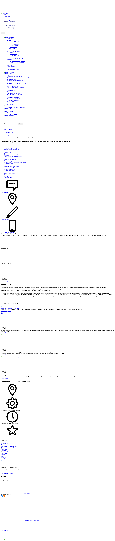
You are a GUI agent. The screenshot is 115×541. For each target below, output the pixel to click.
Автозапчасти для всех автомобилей (16, 83)
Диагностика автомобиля (13, 86)
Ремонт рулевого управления (14, 93)
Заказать (3, 311)
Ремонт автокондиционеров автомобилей (18, 89)
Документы (10, 59)
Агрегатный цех (14, 44)
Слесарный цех (14, 45)
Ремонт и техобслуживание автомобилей (18, 77)
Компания (11, 37)
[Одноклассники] (4, 496)
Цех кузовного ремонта (16, 58)
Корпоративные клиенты (13, 75)
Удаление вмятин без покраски (15, 80)
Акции (10, 110)
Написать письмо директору (14, 69)
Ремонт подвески (11, 91)
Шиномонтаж (10, 101)
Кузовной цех (13, 47)
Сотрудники (10, 52)
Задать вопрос (14, 114)
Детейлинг (10, 82)
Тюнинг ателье (11, 84)
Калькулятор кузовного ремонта (15, 87)
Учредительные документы (17, 61)
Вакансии (9, 65)
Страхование (11, 105)
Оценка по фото (5, 530)
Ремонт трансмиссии (12, 96)
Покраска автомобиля (13, 100)
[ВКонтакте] (2, 496)
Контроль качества (12, 66)
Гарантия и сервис (12, 68)
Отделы (9, 40)
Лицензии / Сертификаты (14, 51)
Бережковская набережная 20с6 (8, 20)
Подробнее (8, 311)
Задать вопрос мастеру (7, 473)
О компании (10, 38)
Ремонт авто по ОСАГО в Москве (10, 308)
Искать (20, 123)
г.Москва (13, 18)
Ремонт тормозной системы (14, 94)
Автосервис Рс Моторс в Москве (44, 500)
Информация (11, 111)
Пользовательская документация (18, 62)
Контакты (11, 115)
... (4, 35)
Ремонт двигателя (11, 90)
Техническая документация (17, 63)
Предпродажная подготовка (14, 76)
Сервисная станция (15, 56)
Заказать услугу (5, 281)
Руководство (13, 54)
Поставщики (10, 49)
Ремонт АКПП (5, 336)
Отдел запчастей (14, 41)
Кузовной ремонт (11, 79)
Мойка (2, 314)
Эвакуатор (10, 103)
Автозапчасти (12, 72)
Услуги (10, 73)
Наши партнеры (11, 70)
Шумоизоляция (11, 104)
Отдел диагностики (15, 42)
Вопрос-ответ (10, 112)
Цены (10, 108)
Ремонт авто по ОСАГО (13, 98)
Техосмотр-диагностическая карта (16, 107)
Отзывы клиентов (12, 48)
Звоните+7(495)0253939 (6, 15)
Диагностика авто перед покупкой (10, 357)
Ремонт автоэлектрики (13, 97)
